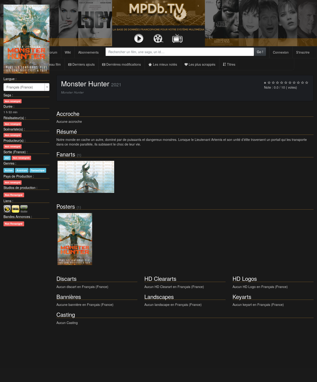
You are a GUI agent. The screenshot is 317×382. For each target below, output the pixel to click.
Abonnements (88, 52)
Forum (52, 52)
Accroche (67, 113)
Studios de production (19, 187)
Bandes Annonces (16, 216)
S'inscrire (303, 52)
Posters (65, 206)
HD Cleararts (160, 278)
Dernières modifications (123, 64)
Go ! (260, 51)
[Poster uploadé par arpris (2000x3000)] (75, 239)
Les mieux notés (164, 64)
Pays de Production (17, 176)
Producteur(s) (13, 140)
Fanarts (65, 154)
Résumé (66, 131)
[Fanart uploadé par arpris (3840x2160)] (86, 177)
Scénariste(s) (13, 129)
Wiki (68, 52)
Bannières (68, 296)
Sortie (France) (14, 151)
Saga (7, 95)
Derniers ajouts (83, 64)
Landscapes (159, 296)
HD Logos (245, 278)
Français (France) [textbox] (19, 87)
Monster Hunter (85, 83)
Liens (7, 200)
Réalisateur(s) (13, 117)
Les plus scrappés (201, 64)
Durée (8, 106)
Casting (65, 314)
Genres (8, 163)
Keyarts (242, 296)
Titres (230, 64)
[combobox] (179, 51)
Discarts (66, 278)
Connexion (281, 52)
